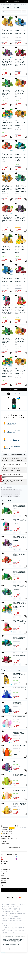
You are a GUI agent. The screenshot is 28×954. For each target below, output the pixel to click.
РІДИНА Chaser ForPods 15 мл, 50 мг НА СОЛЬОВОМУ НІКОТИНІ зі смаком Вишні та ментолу (12, 476)
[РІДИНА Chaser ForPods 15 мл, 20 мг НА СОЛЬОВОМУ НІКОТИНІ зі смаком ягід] (20, 208)
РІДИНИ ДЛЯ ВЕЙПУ (8, 4)
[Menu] (1, 1)
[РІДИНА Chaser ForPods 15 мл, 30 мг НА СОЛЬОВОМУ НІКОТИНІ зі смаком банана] (20, 239)
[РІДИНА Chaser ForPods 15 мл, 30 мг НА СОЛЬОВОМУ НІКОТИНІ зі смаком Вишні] (20, 270)
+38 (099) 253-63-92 (7, 829)
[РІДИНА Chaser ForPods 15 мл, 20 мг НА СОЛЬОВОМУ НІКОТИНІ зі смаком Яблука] (7, 208)
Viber (19, 858)
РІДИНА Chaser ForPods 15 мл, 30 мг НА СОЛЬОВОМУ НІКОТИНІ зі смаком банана (20, 249)
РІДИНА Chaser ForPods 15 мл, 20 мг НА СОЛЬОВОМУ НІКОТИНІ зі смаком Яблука (7, 218)
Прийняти (14, 949)
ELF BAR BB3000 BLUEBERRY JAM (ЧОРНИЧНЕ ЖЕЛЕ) (17, 703)
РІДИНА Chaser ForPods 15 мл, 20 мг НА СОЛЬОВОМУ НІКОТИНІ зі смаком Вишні (20, 62)
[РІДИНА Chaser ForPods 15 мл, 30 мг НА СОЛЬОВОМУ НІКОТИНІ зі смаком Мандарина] (20, 362)
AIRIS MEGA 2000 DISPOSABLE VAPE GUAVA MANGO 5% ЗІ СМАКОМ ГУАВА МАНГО (19, 675)
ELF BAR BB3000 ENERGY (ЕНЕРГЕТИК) (19, 746)
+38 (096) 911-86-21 (7, 831)
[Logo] (6, 2)
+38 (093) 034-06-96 (7, 833)
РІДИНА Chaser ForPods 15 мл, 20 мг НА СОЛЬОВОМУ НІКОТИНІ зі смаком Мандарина (20, 124)
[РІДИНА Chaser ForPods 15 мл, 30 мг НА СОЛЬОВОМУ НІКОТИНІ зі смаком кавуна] (20, 300)
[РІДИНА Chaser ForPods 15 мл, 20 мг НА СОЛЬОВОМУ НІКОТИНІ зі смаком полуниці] (7, 146)
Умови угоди (4, 871)
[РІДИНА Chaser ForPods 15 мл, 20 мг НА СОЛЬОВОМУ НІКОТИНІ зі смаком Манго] (20, 83)
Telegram (20, 856)
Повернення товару (5, 878)
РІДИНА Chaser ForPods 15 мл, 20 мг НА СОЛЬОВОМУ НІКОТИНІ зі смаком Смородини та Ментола (20, 156)
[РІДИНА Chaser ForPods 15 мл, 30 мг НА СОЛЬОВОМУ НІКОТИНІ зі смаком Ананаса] (7, 239)
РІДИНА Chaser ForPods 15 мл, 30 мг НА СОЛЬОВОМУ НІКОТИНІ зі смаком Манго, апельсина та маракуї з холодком (7, 372)
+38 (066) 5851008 (13, 917)
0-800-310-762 (4, 828)
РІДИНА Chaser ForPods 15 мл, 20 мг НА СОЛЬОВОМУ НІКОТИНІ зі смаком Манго (20, 93)
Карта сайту (3, 880)
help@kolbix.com (5, 843)
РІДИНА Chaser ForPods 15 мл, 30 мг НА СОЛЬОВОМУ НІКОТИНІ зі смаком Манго (20, 341)
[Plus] (20, 516)
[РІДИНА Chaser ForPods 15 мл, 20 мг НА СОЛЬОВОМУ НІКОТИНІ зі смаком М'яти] (7, 83)
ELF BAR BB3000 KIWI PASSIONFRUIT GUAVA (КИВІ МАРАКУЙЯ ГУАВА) (19, 776)
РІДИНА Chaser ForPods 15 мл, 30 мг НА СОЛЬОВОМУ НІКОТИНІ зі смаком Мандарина (20, 372)
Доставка (3, 873)
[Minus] (14, 516)
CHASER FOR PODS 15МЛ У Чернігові (10, 492)
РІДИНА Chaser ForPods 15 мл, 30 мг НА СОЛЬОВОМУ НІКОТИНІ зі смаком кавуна (20, 310)
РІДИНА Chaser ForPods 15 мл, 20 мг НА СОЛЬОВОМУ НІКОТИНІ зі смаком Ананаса (7, 32)
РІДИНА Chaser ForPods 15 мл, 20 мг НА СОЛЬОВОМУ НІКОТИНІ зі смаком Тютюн (7, 188)
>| (19, 393)
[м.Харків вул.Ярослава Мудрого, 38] (14, 821)
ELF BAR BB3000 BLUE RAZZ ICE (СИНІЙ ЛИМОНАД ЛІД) (19, 688)
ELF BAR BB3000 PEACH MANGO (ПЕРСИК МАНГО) (19, 789)
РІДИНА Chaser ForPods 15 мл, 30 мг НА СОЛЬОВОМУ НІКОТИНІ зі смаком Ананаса (7, 249)
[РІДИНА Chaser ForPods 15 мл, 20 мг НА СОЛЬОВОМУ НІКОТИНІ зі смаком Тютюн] (7, 178)
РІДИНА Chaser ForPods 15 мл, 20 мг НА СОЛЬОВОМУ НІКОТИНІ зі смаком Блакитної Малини (20, 32)
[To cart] (11, 43)
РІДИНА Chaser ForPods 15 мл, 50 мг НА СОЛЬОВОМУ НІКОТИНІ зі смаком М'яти (19, 505)
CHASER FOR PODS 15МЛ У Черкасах (10, 496)
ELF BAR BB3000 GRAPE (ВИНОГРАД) (18, 760)
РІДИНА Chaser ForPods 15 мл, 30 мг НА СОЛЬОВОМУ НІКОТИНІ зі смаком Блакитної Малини (7, 280)
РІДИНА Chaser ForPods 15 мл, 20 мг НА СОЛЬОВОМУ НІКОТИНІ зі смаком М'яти (7, 93)
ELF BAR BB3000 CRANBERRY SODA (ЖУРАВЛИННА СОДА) (18, 732)
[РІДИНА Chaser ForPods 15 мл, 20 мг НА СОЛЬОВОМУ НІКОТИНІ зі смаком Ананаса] (7, 22)
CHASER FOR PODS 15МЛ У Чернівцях (10, 494)
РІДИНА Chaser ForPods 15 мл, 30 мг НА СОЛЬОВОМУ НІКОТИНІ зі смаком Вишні (20, 280)
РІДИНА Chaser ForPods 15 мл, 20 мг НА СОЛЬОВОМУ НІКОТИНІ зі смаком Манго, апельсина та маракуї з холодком (7, 124)
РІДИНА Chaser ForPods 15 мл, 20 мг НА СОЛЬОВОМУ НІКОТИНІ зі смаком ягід (20, 218)
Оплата (2, 875)
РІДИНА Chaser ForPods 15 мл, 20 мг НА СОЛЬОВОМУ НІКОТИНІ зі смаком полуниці (7, 156)
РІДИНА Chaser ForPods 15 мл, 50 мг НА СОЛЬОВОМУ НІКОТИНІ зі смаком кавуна (12, 464)
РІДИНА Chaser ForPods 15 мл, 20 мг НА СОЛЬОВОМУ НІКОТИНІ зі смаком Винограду (7, 62)
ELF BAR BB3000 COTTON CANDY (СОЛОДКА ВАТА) (19, 717)
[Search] (24, 1)
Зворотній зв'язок (5, 876)
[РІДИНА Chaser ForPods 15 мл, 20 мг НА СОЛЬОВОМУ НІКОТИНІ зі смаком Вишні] (20, 52)
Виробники (3, 882)
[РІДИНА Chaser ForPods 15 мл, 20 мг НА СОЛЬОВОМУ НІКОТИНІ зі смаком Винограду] (7, 52)
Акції (2, 885)
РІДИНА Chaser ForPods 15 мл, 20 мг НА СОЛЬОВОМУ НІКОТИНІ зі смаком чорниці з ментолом (20, 188)
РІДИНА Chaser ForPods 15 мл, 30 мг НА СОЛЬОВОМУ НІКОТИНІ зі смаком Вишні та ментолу (7, 310)
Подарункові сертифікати (6, 883)
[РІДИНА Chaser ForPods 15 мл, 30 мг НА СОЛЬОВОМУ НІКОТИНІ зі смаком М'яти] (7, 331)
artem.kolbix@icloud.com (13, 918)
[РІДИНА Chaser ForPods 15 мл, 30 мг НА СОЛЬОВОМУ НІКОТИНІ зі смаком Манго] (20, 331)
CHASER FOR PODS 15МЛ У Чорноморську (11, 489)
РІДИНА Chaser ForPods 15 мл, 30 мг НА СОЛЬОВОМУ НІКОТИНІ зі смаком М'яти (7, 341)
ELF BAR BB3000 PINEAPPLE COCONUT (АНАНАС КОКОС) (19, 804)
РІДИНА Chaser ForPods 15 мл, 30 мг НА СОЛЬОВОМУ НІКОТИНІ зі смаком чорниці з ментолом (19, 587)
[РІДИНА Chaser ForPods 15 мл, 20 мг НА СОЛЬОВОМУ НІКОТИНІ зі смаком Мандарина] (20, 114)
